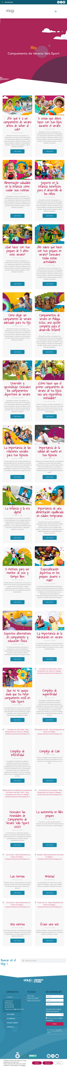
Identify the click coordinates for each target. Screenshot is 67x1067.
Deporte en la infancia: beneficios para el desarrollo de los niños (49, 188)
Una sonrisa (17, 924)
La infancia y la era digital (17, 510)
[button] (55, 11)
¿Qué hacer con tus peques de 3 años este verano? (17, 250)
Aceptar (37, 1063)
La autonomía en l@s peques (49, 813)
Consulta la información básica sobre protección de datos (54, 1031)
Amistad (49, 876)
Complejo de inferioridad (17, 753)
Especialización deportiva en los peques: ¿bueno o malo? (49, 574)
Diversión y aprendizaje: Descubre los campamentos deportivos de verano (17, 389)
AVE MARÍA (10, 1014)
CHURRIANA (11, 1018)
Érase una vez (49, 924)
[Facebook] (58, 2)
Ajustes (58, 1063)
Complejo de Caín (49, 751)
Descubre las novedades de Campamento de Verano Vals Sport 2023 (17, 819)
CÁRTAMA (10, 1027)
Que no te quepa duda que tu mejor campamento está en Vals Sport (17, 696)
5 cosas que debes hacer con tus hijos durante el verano (50, 122)
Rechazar (48, 1063)
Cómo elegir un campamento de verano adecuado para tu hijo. (17, 318)
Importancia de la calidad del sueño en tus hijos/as (50, 451)
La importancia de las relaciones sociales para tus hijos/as (17, 451)
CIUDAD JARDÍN (12, 1023)
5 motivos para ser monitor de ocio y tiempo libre (17, 572)
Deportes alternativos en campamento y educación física (17, 637)
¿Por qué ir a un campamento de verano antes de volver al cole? (17, 124)
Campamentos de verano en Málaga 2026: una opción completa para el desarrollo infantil (50, 322)
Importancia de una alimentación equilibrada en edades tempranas (49, 512)
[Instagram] (61, 2)
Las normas (17, 876)
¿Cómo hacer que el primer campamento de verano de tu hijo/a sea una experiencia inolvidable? (50, 391)
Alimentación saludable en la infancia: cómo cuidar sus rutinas (17, 186)
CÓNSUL (10, 997)
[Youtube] (64, 2)
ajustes (23, 1065)
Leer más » (17, 151)
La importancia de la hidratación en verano (50, 635)
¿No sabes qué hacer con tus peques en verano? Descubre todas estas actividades (49, 254)
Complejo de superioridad (49, 692)
